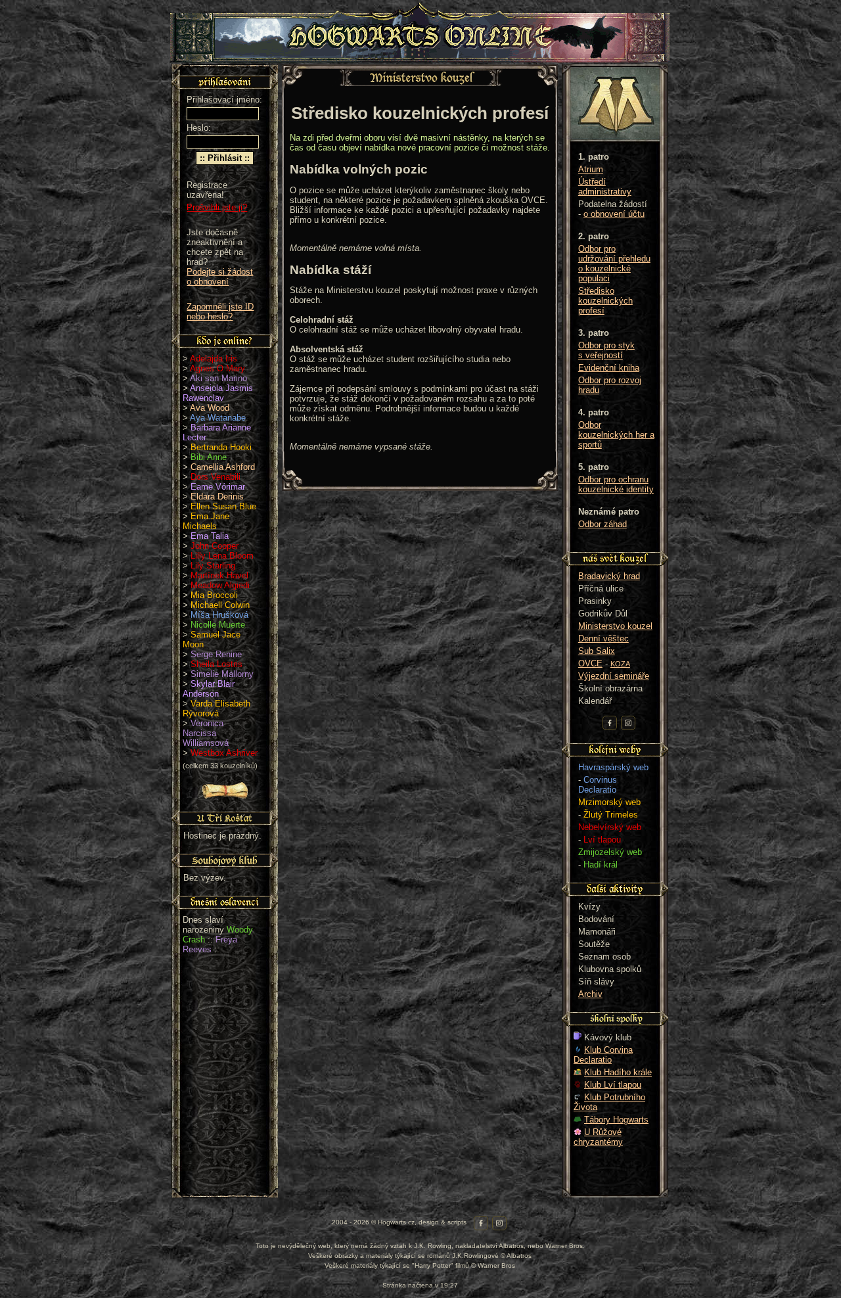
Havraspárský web (613, 767)
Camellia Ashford (223, 467)
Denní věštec (603, 638)
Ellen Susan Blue (223, 506)
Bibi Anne (209, 457)
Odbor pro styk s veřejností (606, 350)
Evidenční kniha (608, 368)
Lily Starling (213, 565)
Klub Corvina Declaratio (603, 1055)
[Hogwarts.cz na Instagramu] (628, 723)
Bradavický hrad (609, 576)
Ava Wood (209, 408)
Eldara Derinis (217, 496)
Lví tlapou (602, 840)
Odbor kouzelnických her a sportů (616, 435)
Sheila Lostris (216, 664)
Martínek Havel (219, 575)
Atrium (590, 169)
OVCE (590, 663)
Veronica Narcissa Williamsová (206, 733)
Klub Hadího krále (618, 1072)
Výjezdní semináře (613, 676)
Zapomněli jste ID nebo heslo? (220, 311)
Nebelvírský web (609, 827)
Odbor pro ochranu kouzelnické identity (616, 484)
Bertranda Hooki (221, 447)
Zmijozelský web (610, 852)
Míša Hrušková (219, 615)
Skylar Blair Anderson (209, 689)
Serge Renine (216, 654)
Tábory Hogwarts (616, 1119)
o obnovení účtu (614, 214)
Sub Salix (596, 651)
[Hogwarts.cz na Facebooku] (609, 723)
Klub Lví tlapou (612, 1085)
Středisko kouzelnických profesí (605, 300)
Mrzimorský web (609, 802)
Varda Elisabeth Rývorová (216, 708)
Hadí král (600, 864)
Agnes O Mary (217, 368)
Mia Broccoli (214, 595)
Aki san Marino (218, 378)
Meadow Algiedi (220, 585)
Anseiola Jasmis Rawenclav (218, 393)
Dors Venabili (215, 477)
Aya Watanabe (218, 418)
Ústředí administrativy (604, 187)
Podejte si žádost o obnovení (220, 277)
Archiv (590, 994)
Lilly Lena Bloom (222, 556)
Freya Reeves (210, 944)
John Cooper (215, 546)
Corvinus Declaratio (597, 785)
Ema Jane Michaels (206, 521)
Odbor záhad (602, 524)
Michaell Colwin (220, 605)
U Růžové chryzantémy (598, 1137)
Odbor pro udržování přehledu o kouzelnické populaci (614, 263)
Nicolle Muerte (218, 625)
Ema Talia (210, 536)
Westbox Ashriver (224, 753)
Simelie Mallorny (222, 674)
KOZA (620, 664)
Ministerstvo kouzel (615, 626)
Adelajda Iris (213, 358)
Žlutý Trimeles (610, 815)
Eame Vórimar (218, 487)
